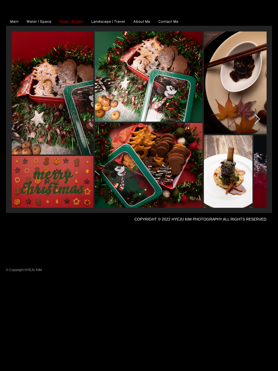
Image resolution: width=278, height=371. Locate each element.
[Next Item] (257, 119)
